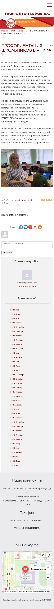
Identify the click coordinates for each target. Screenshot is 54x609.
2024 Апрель (16, 357)
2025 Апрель (16, 405)
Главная (4, 31)
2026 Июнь (15, 461)
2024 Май (14, 361)
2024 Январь (16, 344)
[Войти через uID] (21, 227)
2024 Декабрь (17, 387)
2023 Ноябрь (16, 335)
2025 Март (15, 400)
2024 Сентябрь (17, 374)
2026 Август (15, 465)
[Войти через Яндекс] (30, 227)
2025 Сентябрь (17, 422)
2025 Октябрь (16, 426)
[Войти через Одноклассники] (40, 227)
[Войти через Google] (35, 227)
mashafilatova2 (23, 200)
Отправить (7, 252)
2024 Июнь (15, 366)
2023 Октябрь (16, 331)
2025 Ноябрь (16, 430)
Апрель (20, 31)
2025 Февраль (17, 396)
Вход (34, 286)
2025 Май (14, 409)
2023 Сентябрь (17, 327)
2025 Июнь (15, 413)
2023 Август (15, 322)
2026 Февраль (17, 443)
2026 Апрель (16, 452)
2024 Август (16, 370)
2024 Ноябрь (16, 383)
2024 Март (15, 353)
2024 (13, 31)
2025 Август (15, 417)
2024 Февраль (17, 348)
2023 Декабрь (16, 340)
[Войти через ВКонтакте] (26, 227)
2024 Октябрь (16, 379)
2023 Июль (15, 318)
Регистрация (24, 286)
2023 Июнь (15, 314)
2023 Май (14, 310)
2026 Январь (16, 439)
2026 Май (14, 456)
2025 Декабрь (16, 435)
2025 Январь (16, 392)
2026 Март (15, 448)
